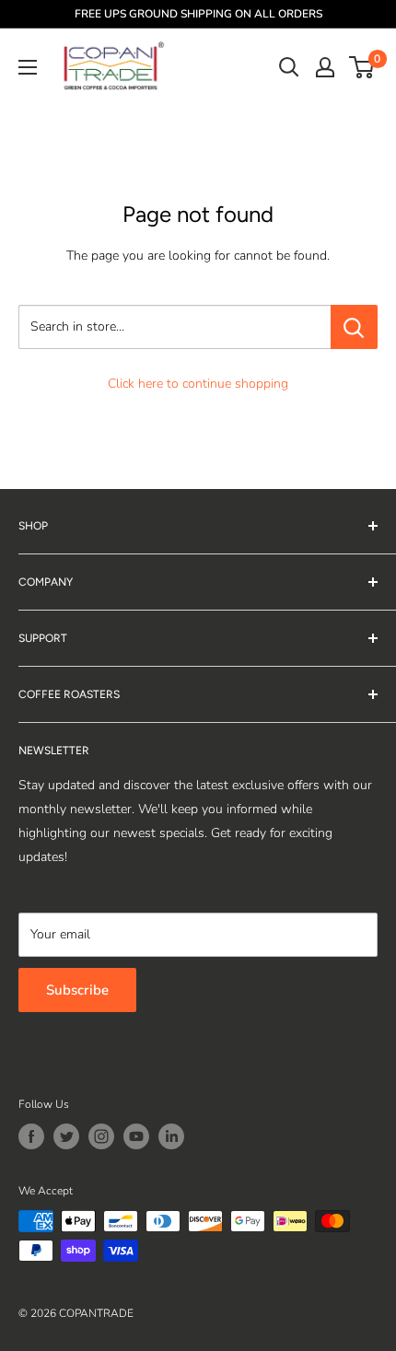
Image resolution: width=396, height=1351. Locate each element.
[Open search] (289, 67)
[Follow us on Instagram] (101, 1136)
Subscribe (77, 990)
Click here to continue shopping (198, 383)
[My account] (325, 67)
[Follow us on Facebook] (31, 1136)
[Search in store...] (354, 327)
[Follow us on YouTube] (136, 1136)
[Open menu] (27, 67)
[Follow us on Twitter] (66, 1136)
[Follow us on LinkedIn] (171, 1136)
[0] (362, 67)
